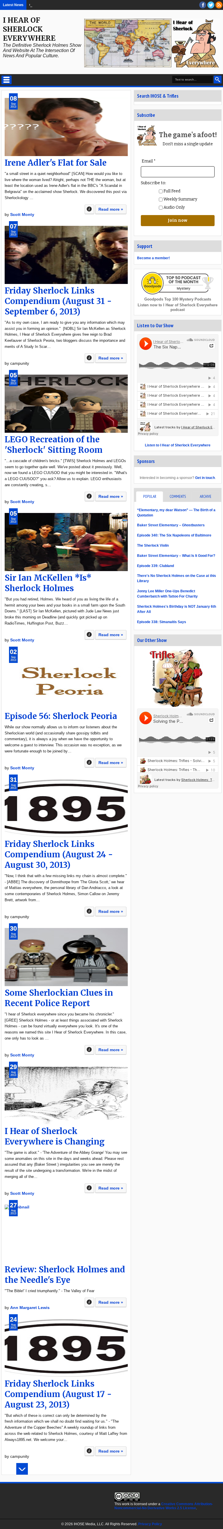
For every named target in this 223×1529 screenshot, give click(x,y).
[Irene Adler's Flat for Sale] (66, 127)
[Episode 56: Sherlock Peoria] (66, 680)
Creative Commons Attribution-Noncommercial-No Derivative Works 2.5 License (163, 1506)
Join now (177, 220)
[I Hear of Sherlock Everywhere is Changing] (66, 1095)
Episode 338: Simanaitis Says (161, 622)
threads (210, 4)
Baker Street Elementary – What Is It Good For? (78, 4)
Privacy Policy (150, 1524)
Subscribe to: (153, 182)
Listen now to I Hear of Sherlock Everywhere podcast (177, 307)
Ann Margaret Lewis (30, 1307)
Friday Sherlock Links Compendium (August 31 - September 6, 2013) (58, 301)
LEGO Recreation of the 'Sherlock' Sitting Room (53, 444)
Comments (178, 496)
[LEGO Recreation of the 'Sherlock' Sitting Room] (66, 404)
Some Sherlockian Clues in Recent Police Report (59, 998)
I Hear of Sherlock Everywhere (29, 29)
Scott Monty (22, 214)
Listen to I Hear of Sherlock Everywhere (178, 445)
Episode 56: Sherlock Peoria (61, 716)
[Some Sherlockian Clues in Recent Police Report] (66, 957)
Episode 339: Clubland (155, 566)
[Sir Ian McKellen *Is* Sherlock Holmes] (66, 542)
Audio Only (174, 207)
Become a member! (153, 258)
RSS (218, 4)
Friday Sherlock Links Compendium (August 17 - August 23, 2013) (58, 1394)
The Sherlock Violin (153, 545)
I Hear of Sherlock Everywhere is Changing (55, 1136)
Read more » (110, 209)
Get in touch (205, 478)
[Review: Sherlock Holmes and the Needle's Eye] (66, 1234)
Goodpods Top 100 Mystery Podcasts (177, 299)
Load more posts (22, 1469)
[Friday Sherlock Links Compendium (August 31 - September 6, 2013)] (66, 255)
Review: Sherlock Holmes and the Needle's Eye (65, 1274)
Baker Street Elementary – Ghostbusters (171, 525)
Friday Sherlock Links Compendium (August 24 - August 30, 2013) (59, 854)
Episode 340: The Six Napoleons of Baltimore (174, 535)
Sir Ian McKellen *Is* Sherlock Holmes (48, 583)
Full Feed (171, 191)
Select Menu (6, 80)
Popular (149, 496)
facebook (202, 4)
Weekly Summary (180, 199)
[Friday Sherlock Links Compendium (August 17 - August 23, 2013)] (66, 1348)
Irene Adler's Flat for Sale (56, 163)
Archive (205, 496)
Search (218, 79)
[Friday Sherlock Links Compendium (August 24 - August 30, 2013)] (66, 808)
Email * (149, 161)
